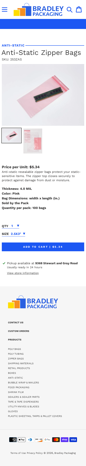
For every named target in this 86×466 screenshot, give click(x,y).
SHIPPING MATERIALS (21, 363)
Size (5, 234)
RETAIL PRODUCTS (19, 368)
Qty (5, 226)
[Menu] (4, 9)
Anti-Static (13, 45)
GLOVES (13, 411)
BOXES (12, 373)
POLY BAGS (14, 349)
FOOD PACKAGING (18, 387)
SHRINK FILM (16, 392)
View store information (23, 273)
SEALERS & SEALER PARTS (24, 397)
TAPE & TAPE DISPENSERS (23, 401)
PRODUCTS (14, 339)
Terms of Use (18, 453)
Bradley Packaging (65, 453)
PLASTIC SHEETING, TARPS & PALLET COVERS (35, 416)
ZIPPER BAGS (16, 358)
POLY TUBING (16, 353)
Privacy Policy (35, 453)
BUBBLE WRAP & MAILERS (23, 382)
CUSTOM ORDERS (18, 331)
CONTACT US (15, 322)
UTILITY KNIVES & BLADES (23, 406)
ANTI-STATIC (15, 377)
